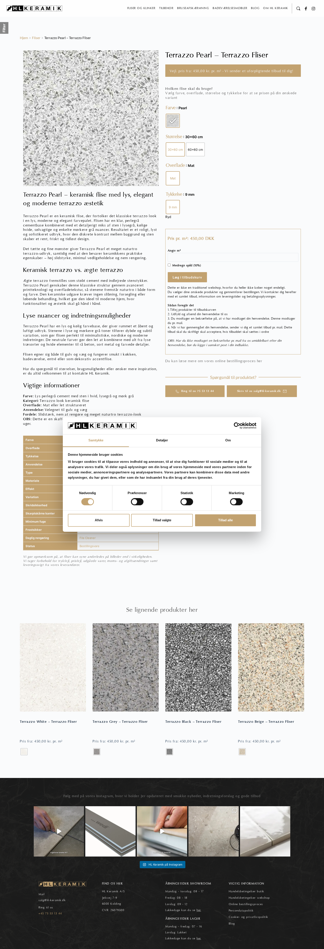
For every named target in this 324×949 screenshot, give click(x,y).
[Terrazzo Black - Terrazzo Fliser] (198, 667)
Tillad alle (225, 520)
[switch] (137, 501)
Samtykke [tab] (96, 440)
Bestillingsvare (89, 546)
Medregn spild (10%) (186, 265)
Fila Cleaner (88, 538)
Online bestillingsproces (246, 904)
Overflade (175, 165)
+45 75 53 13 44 (50, 913)
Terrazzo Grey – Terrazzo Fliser (120, 721)
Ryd (168, 217)
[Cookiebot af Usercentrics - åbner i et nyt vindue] (237, 425)
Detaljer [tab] (162, 440)
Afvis (99, 520)
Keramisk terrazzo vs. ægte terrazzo (73, 270)
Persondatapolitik (241, 910)
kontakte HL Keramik (91, 373)
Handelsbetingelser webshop (249, 898)
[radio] (172, 120)
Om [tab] (228, 440)
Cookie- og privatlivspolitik (248, 917)
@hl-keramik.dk (55, 900)
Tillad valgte (162, 520)
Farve (171, 108)
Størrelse (174, 137)
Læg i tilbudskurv (187, 277)
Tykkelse (174, 194)
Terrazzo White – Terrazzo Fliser (48, 721)
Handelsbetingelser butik (246, 891)
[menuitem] (141, 8)
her (260, 361)
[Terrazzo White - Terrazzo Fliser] (53, 667)
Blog (232, 923)
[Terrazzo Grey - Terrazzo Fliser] (126, 667)
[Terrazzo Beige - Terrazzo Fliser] (271, 667)
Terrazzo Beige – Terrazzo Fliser (266, 721)
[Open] (59, 831)
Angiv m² (174, 251)
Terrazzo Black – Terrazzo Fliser (193, 721)
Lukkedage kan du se (183, 910)
